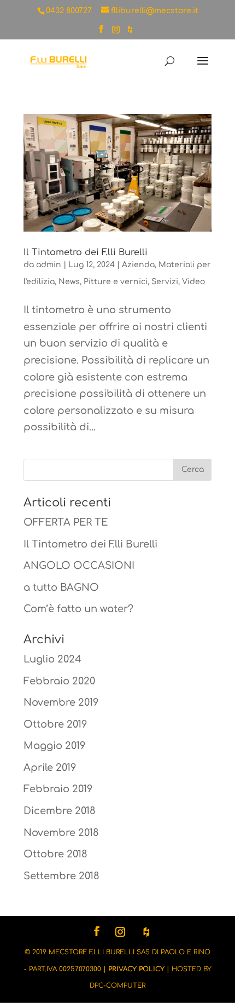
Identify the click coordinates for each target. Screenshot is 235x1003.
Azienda (138, 265)
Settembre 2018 (61, 876)
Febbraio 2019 (58, 788)
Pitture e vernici (116, 282)
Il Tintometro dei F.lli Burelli (86, 252)
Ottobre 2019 (55, 724)
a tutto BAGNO (61, 587)
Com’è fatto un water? (78, 608)
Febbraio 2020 (59, 681)
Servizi (164, 282)
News (69, 282)
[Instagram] (115, 32)
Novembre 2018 (61, 832)
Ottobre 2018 (55, 854)
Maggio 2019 (54, 745)
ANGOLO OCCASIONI (79, 565)
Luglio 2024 (52, 659)
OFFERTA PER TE (66, 522)
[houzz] (130, 32)
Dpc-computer (117, 985)
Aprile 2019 (50, 767)
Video (193, 282)
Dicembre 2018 (60, 810)
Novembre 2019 (61, 702)
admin (48, 265)
